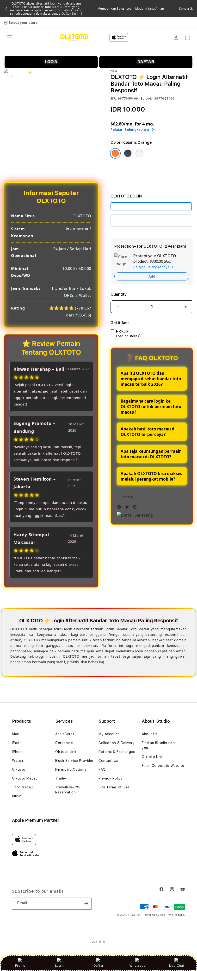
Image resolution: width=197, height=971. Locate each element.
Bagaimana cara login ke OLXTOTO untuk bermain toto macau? (151, 406)
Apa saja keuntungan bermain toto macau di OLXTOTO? (151, 453)
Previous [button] (6, 8)
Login (59, 965)
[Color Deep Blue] (128, 153)
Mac (15, 734)
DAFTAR (145, 62)
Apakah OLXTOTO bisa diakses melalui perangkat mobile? (151, 476)
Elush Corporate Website (163, 766)
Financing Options (70, 769)
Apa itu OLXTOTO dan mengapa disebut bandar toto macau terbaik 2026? (151, 378)
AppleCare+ (65, 734)
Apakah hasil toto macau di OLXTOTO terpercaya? (148, 431)
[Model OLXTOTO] (151, 206)
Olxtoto (18, 769)
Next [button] (190, 8)
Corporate (64, 743)
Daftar (98, 965)
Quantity (118, 294)
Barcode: (147, 98)
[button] (9, 37)
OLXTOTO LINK (129, 220)
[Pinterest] (136, 508)
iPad (15, 743)
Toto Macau (22, 787)
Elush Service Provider (74, 761)
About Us (150, 734)
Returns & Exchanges (116, 752)
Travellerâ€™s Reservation (67, 789)
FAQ (102, 769)
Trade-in (62, 778)
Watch (17, 761)
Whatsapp (137, 965)
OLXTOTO (135, 915)
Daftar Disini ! (71, 14)
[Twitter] (128, 508)
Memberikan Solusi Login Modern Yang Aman (131, 8)
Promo (20, 965)
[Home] (74, 37)
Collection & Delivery (116, 743)
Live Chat (176, 965)
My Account (108, 734)
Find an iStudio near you (159, 745)
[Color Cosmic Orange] (115, 153)
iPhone (18, 752)
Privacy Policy (110, 778)
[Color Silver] (139, 153)
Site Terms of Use (113, 787)
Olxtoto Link (65, 752)
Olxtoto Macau (25, 778)
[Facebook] (120, 508)
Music (17, 796)
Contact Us (108, 761)
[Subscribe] (86, 904)
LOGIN (51, 62)
